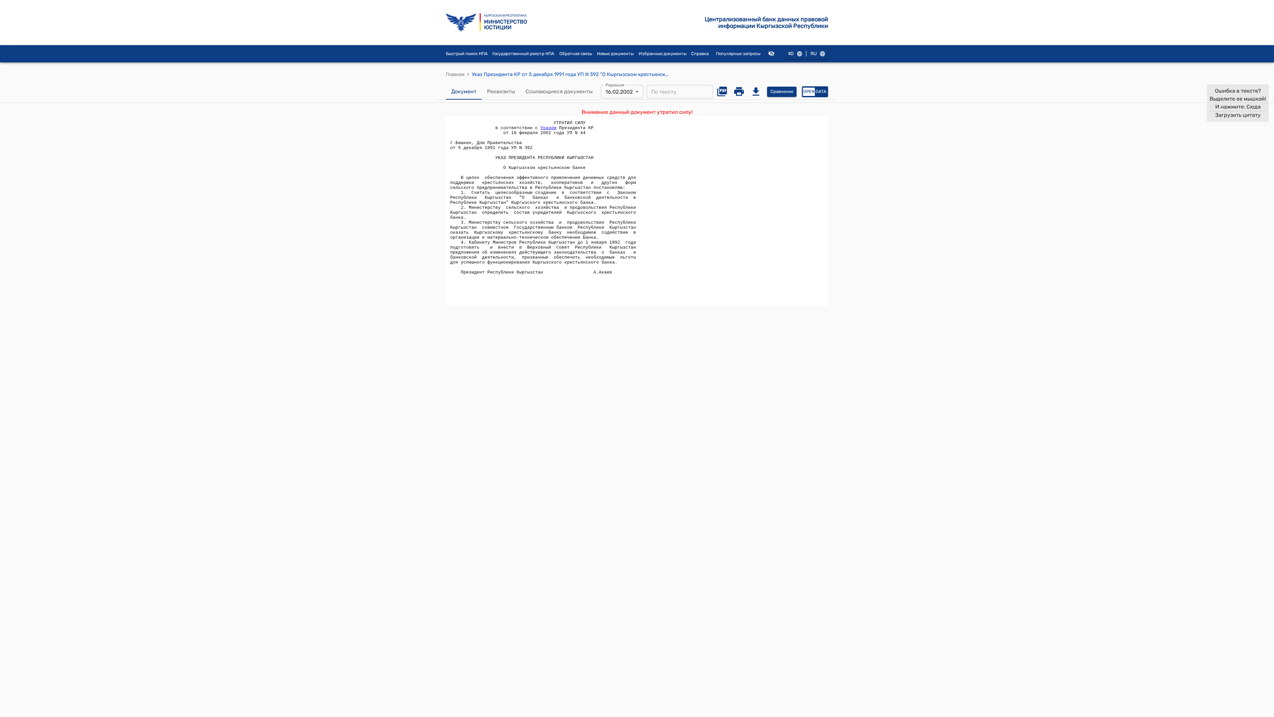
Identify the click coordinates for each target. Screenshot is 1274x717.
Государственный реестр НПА (523, 53)
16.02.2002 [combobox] (619, 92)
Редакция (614, 85)
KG (791, 53)
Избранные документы (662, 53)
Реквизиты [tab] (501, 91)
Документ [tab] (463, 91)
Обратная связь (575, 53)
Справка (700, 53)
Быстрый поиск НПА (467, 53)
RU (814, 53)
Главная (455, 74)
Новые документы (615, 53)
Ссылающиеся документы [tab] (559, 91)
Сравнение (781, 91)
